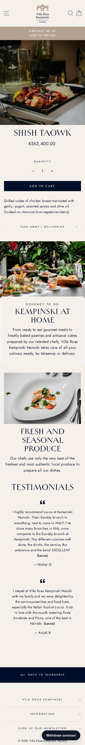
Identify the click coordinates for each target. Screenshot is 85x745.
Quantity (42, 161)
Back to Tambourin (46, 674)
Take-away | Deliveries (42, 227)
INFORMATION (42, 714)
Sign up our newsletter (42, 728)
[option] (42, 33)
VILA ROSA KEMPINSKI (42, 699)
